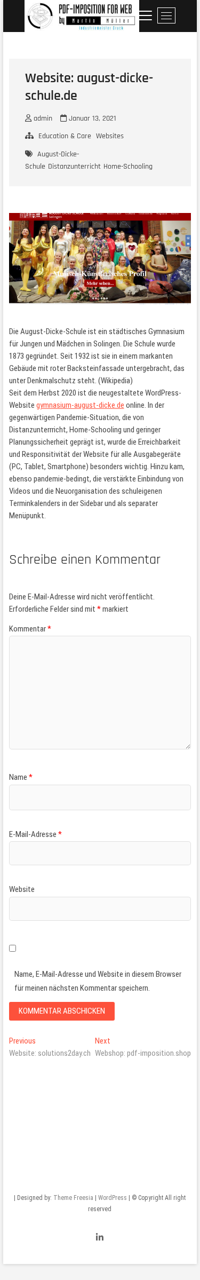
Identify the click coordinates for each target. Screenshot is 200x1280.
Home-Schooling (128, 166)
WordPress (112, 1198)
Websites (110, 136)
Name (21, 777)
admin (41, 118)
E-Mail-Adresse (35, 834)
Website (22, 889)
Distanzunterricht (74, 166)
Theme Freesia (73, 1198)
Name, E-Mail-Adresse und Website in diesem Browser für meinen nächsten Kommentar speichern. (97, 981)
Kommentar (30, 629)
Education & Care (64, 136)
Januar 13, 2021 (91, 118)
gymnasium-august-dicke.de (80, 405)
